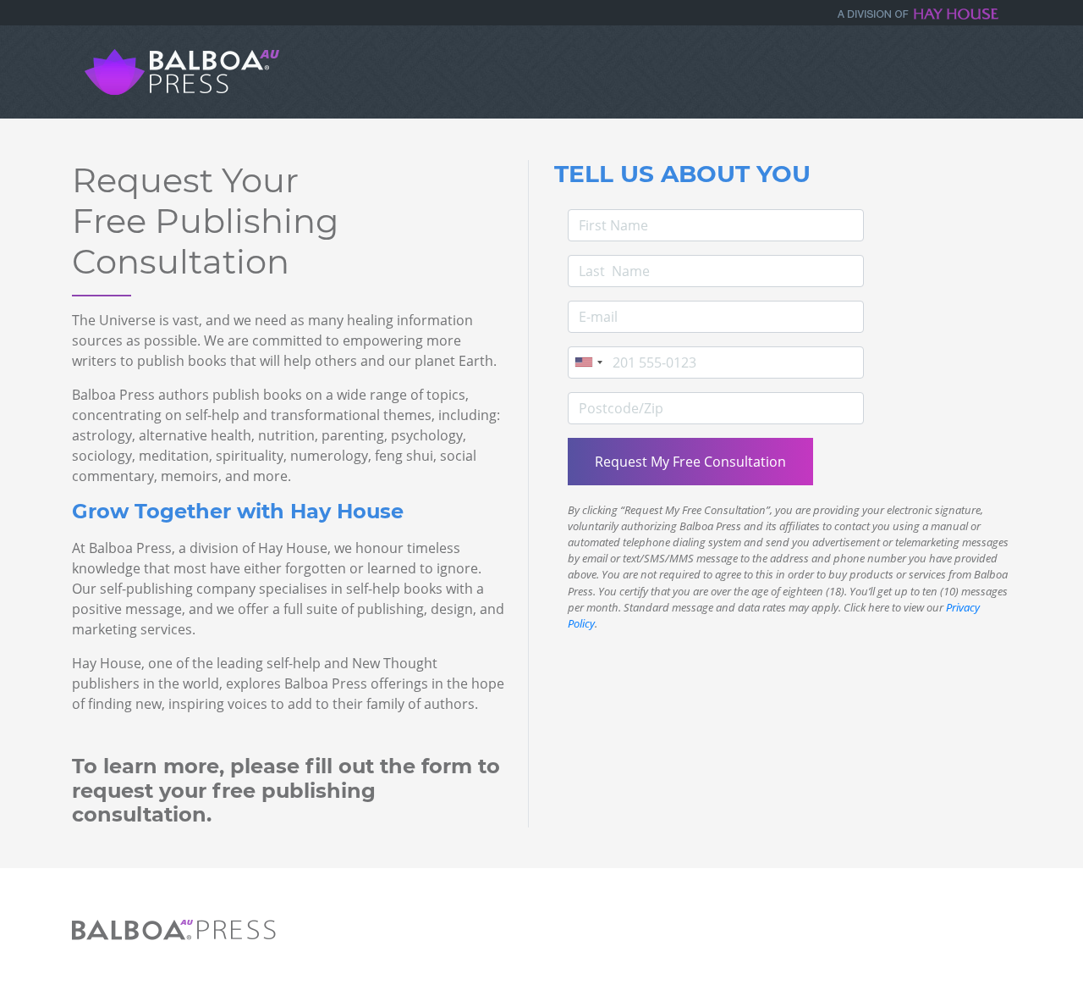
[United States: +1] (588, 362)
